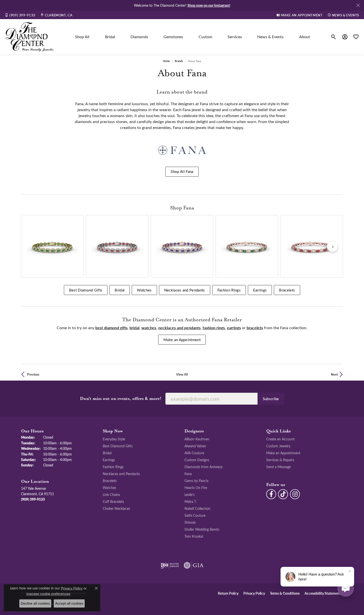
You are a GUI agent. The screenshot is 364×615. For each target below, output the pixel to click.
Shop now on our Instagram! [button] (208, 5)
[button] (334, 37)
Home (166, 61)
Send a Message (278, 466)
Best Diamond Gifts (86, 290)
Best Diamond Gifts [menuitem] (118, 445)
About (304, 36)
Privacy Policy (254, 593)
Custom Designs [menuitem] (196, 459)
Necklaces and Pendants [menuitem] (121, 473)
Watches (144, 290)
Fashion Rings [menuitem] (113, 466)
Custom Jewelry (278, 445)
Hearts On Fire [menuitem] (195, 487)
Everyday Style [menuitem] (114, 438)
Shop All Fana (182, 171)
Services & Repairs (280, 459)
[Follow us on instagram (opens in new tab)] (295, 494)
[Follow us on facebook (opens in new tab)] (271, 494)
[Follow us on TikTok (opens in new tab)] (283, 494)
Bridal (110, 36)
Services (235, 36)
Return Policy (228, 593)
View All (182, 374)
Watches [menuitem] (109, 487)
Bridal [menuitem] (107, 452)
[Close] (358, 5)
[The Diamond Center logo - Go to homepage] (29, 36)
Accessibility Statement (322, 593)
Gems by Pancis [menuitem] (196, 480)
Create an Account (280, 438)
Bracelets (287, 290)
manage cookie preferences (48, 594)
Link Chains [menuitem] (111, 494)
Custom (205, 36)
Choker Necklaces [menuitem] (116, 508)
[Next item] (332, 246)
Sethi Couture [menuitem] (195, 515)
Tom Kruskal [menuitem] (193, 536)
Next (334, 374)
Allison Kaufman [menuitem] (196, 438)
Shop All (82, 36)
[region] (182, 246)
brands (179, 61)
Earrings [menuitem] (109, 459)
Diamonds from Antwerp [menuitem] (203, 466)
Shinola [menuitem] (190, 522)
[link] (20, 15)
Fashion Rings (229, 290)
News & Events (270, 36)
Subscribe (271, 398)
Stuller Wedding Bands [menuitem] (201, 529)
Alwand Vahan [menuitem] (195, 445)
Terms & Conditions (285, 593)
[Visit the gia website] (194, 565)
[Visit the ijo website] (169, 565)
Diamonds (139, 36)
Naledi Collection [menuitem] (197, 508)
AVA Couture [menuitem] (194, 452)
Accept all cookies (69, 603)
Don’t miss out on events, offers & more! (120, 398)
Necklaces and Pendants (184, 290)
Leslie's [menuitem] (189, 494)
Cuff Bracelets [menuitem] (113, 501)
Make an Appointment (182, 339)
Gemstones (173, 36)
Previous (33, 374)
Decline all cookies (35, 603)
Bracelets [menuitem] (110, 480)
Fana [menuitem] (188, 473)
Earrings (260, 290)
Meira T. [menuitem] (190, 501)
